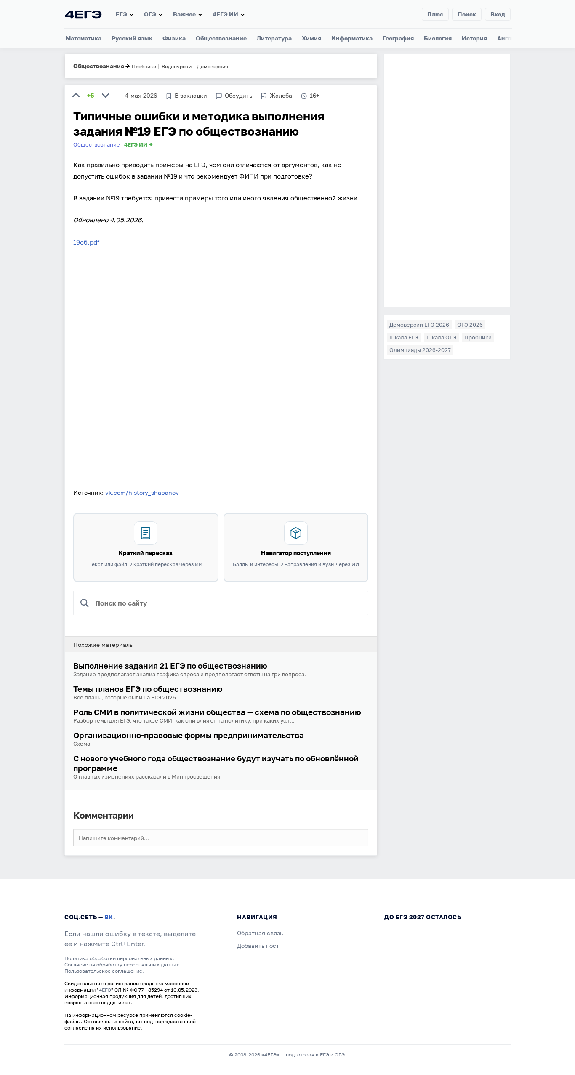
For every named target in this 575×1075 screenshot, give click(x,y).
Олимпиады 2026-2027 (420, 350)
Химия (311, 38)
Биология (438, 38)
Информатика (352, 38)
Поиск (467, 14)
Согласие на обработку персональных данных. (122, 964)
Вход (497, 14)
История (474, 38)
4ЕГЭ (105, 990)
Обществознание (221, 38)
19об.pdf (86, 242)
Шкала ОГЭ (441, 337)
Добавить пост (258, 945)
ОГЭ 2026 (470, 324)
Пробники (478, 337)
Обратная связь (260, 932)
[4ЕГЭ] (83, 14)
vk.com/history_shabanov (142, 492)
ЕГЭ (121, 14)
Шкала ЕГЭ (403, 337)
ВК (108, 916)
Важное (184, 14)
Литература (274, 38)
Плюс (435, 14)
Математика (83, 38)
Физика (174, 38)
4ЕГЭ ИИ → (138, 144)
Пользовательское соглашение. (104, 971)
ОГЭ (150, 14)
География (398, 38)
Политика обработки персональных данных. (119, 958)
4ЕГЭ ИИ (225, 14)
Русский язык (132, 38)
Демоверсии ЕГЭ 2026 (419, 324)
